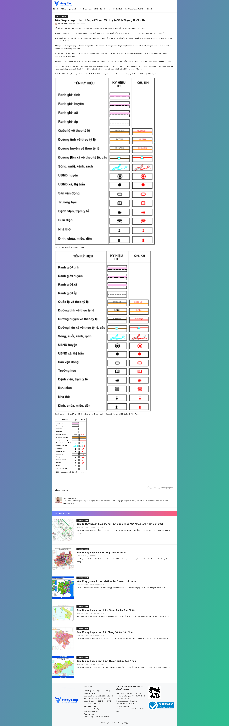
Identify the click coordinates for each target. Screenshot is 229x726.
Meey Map (108, 723)
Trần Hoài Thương (63, 24)
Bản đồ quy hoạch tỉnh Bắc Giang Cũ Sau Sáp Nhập (105, 632)
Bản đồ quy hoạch (61, 16)
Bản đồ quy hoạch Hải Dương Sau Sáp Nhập (101, 552)
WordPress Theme (116, 723)
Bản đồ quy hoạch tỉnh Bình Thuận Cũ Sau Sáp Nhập (106, 660)
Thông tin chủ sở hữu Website (99, 717)
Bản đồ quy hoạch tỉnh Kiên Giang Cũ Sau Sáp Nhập (105, 610)
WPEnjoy (125, 723)
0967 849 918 (124, 698)
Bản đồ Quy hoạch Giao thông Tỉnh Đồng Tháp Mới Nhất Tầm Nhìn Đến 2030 (119, 523)
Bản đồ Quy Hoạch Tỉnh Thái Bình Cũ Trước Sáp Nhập (106, 581)
